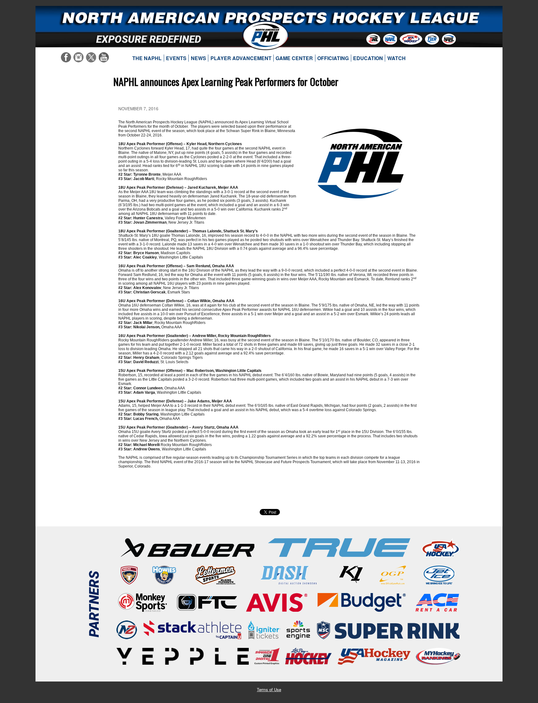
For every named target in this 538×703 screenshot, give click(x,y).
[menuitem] (147, 58)
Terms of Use (269, 689)
